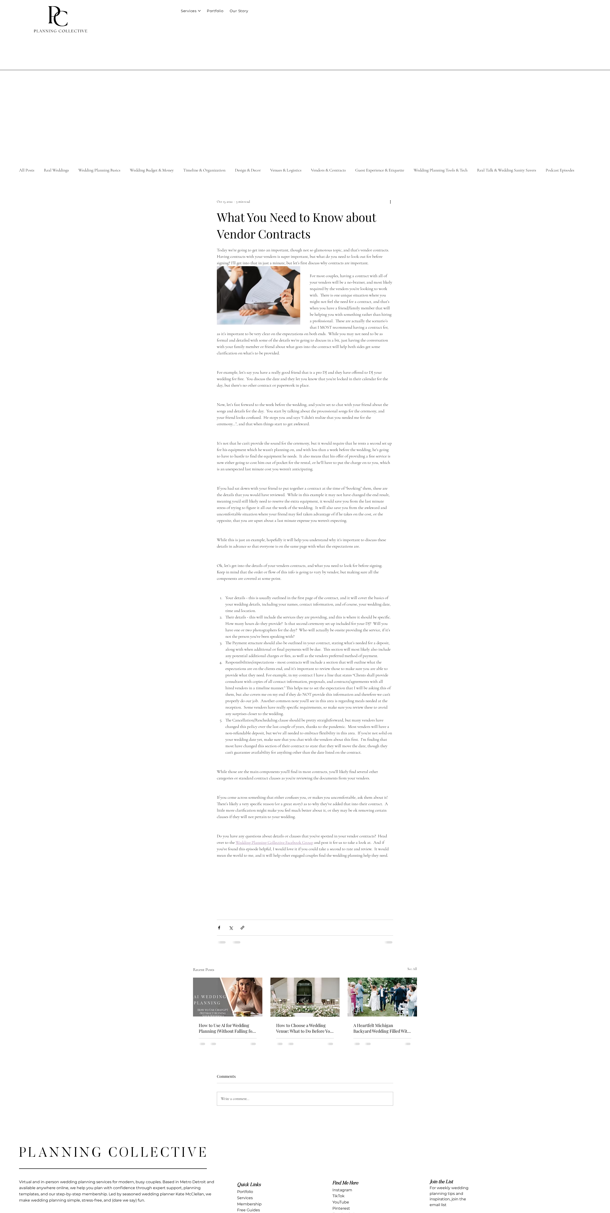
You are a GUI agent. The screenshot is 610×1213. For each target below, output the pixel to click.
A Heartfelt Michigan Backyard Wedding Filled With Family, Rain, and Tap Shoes (381, 1028)
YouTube (340, 1206)
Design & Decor (248, 170)
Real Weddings (56, 170)
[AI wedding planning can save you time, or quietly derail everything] (227, 997)
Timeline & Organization (204, 170)
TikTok (338, 1199)
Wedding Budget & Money (152, 170)
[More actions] (390, 201)
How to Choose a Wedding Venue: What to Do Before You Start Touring (304, 1028)
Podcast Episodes (560, 170)
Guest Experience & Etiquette (379, 170)
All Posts (26, 170)
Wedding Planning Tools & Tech (441, 170)
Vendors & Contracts (328, 170)
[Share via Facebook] (219, 927)
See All (412, 969)
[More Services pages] (199, 11)
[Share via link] (242, 927)
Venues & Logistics (285, 170)
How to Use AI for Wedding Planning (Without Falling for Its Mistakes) (226, 1028)
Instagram (342, 1194)
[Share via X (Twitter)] (231, 927)
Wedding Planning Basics (99, 170)
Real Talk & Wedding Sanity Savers (506, 170)
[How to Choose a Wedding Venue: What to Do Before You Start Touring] (305, 997)
